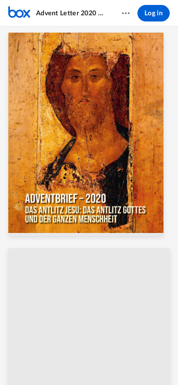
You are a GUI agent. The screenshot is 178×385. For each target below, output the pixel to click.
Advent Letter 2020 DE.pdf (71, 13)
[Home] (19, 13)
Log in (153, 13)
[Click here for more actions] (126, 13)
